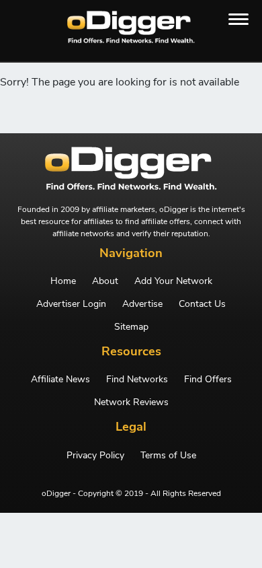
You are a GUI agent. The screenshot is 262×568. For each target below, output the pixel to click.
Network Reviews (131, 402)
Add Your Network (173, 281)
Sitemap (131, 327)
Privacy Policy (95, 455)
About (105, 281)
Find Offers (208, 379)
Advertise (142, 304)
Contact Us (202, 304)
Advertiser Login (71, 304)
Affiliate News (60, 379)
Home (63, 281)
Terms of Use (168, 455)
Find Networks (137, 379)
